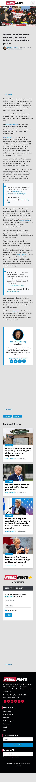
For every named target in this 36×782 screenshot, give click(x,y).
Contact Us (6, 724)
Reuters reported (24, 220)
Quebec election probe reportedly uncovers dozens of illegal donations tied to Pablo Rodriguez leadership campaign (18, 523)
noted (7, 137)
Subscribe (6, 718)
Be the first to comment (15, 49)
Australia (7, 416)
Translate (16, 757)
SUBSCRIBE (8, 597)
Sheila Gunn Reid (9, 458)
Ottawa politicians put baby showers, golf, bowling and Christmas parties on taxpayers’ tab (18, 452)
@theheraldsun (17, 191)
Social (5, 727)
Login (4, 730)
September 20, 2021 (13, 291)
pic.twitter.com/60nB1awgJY (15, 285)
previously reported (11, 124)
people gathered (21, 255)
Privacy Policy (7, 711)
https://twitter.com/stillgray (18, 358)
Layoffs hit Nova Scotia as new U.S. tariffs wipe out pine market (17, 487)
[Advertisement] (18, 75)
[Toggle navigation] (2, 3)
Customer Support (8, 721)
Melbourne (17, 416)
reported (15, 311)
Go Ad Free (9, 94)
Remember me (12, 610)
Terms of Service (8, 714)
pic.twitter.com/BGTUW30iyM (16, 194)
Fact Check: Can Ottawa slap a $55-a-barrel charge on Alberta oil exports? (17, 559)
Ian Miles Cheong (12, 47)
